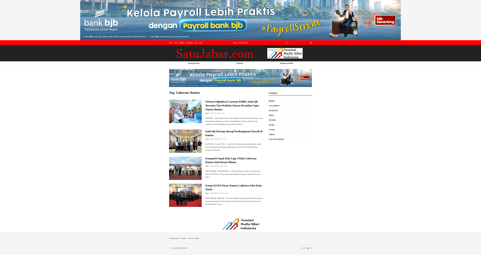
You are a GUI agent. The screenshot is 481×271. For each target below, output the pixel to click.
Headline (273, 111)
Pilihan (272, 120)
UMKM (181, 43)
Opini (271, 115)
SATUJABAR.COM (180, 248)
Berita (171, 43)
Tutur (175, 43)
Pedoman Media (193, 238)
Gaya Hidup (189, 43)
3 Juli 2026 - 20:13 (218, 113)
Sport (195, 43)
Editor (207, 113)
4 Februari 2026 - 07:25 (220, 193)
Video (200, 43)
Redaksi (183, 238)
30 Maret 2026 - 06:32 (219, 166)
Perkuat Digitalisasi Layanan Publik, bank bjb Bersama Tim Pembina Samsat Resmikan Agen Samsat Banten (232, 105)
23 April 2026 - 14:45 (219, 139)
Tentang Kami (174, 238)
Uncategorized (276, 139)
